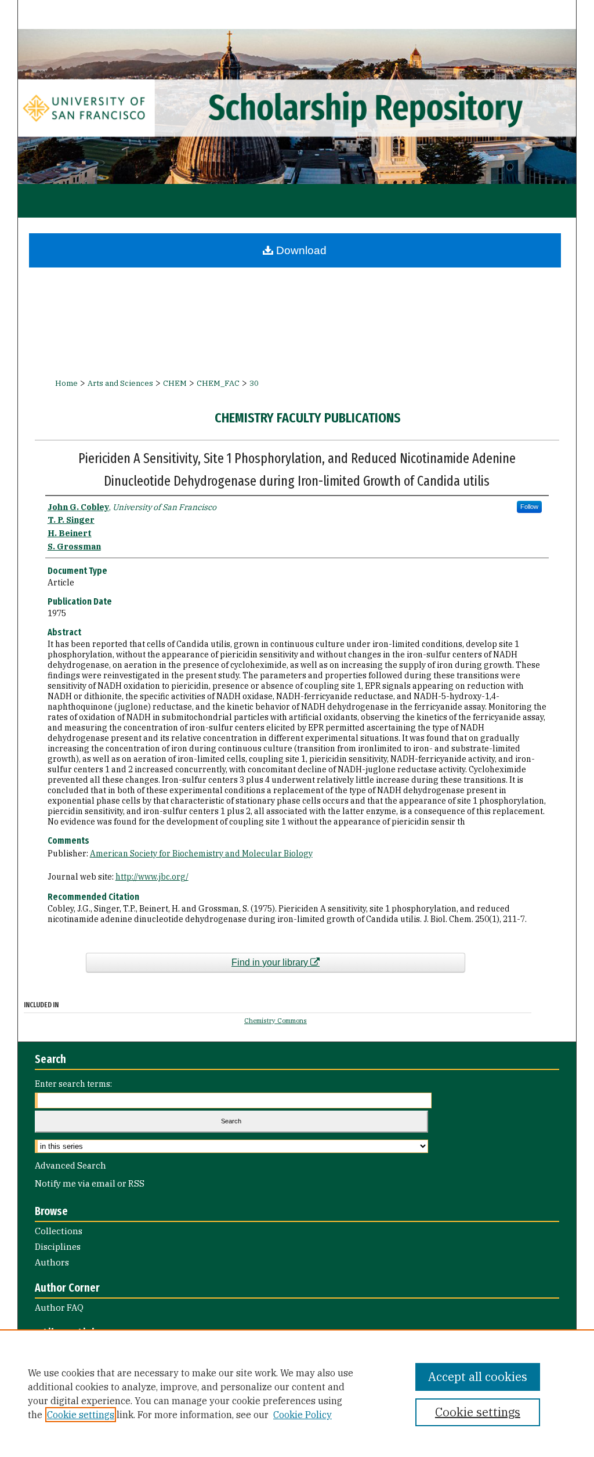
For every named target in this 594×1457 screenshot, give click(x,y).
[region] (297, 1393)
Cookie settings (80, 1414)
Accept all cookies (477, 1376)
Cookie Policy (302, 1414)
